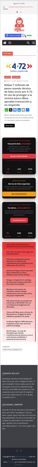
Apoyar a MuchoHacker (19, 156)
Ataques (7, 77)
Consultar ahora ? (19, 220)
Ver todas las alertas (19, 194)
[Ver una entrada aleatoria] (33, 42)
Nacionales (16, 77)
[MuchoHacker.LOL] (4, 42)
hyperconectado (23, 81)
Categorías (6, 346)
